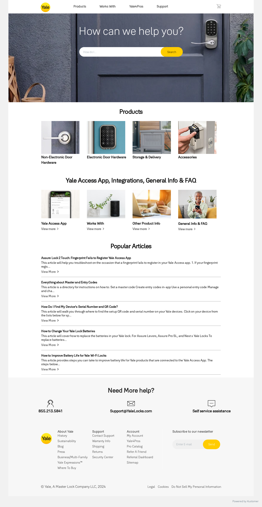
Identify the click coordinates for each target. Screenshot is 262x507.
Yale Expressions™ (70, 462)
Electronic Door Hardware (106, 157)
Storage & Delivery (147, 157)
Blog (60, 446)
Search (171, 52)
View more (48, 229)
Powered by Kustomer (245, 501)
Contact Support (103, 435)
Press (61, 452)
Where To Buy (67, 468)
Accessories (187, 157)
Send (211, 444)
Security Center (102, 457)
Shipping (98, 446)
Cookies (163, 487)
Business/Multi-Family (73, 457)
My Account (135, 435)
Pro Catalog (135, 446)
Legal (151, 487)
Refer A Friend (136, 452)
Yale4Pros (136, 6)
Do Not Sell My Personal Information (196, 487)
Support (162, 6)
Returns (97, 452)
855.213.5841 (51, 411)
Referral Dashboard (140, 457)
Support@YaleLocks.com (131, 411)
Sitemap (132, 462)
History (62, 435)
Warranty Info (101, 441)
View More (48, 272)
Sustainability (67, 441)
